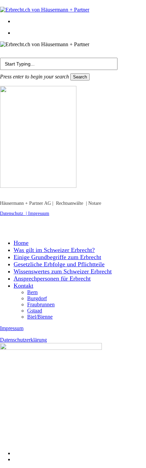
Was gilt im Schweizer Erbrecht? (54, 250)
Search (80, 76)
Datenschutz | (14, 213)
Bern (32, 292)
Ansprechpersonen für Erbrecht (52, 278)
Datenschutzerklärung (23, 340)
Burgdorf (37, 298)
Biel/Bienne (40, 317)
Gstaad (34, 310)
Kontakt (23, 285)
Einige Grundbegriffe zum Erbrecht (57, 257)
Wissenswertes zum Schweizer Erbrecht (63, 271)
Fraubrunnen (41, 304)
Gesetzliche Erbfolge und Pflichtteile (59, 264)
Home (21, 242)
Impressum (38, 213)
